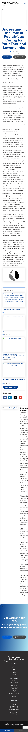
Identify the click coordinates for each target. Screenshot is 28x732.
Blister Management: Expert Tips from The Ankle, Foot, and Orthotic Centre (14, 380)
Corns (14, 694)
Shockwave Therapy (14, 703)
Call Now (21, 730)
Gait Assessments (13, 106)
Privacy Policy (11, 724)
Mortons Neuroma (14, 691)
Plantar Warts (14, 688)
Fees (14, 669)
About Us (14, 668)
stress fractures (7, 162)
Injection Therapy (14, 706)
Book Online (7, 730)
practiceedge (14, 725)
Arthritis (14, 690)
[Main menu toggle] (24, 3)
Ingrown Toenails (14, 687)
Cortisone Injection (8, 332)
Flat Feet (14, 681)
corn (12, 94)
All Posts (13, 53)
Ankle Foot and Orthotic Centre (11, 255)
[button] (5, 397)
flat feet (7, 119)
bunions (16, 174)
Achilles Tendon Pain (14, 693)
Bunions (14, 684)
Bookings (14, 674)
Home (14, 666)
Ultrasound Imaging (14, 709)
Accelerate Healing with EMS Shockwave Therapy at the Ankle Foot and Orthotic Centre (13, 356)
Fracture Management (14, 710)
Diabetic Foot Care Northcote (11, 309)
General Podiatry (14, 712)
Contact (14, 672)
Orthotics (14, 704)
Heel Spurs (14, 685)
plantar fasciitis (16, 162)
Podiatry (17, 53)
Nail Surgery (14, 714)
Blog (14, 671)
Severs (14, 696)
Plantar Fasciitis (14, 682)
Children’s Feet (14, 707)
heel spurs (15, 175)
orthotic (5, 123)
